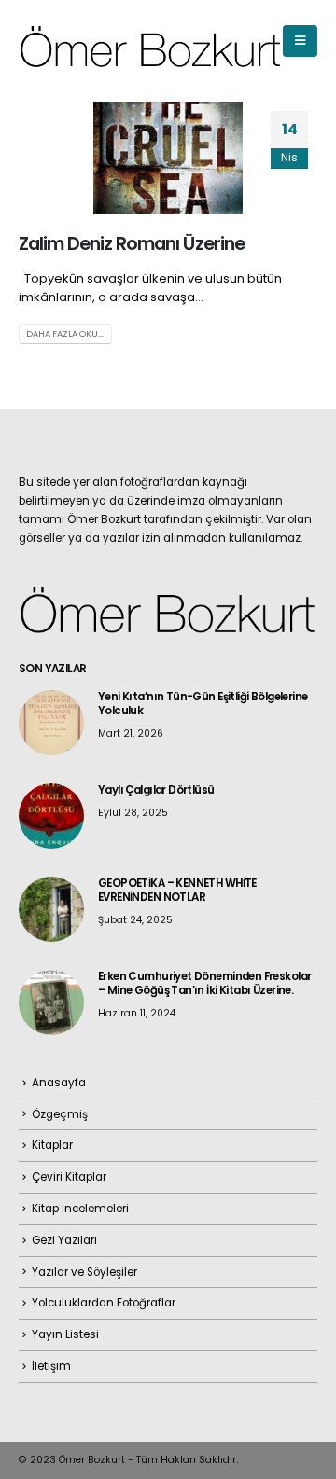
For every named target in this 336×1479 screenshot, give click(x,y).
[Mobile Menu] (300, 41)
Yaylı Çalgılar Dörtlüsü (156, 789)
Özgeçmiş (60, 1114)
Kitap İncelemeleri (80, 1208)
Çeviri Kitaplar (69, 1176)
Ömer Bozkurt (92, 1460)
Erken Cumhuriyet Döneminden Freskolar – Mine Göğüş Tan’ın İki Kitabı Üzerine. (204, 983)
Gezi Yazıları (64, 1240)
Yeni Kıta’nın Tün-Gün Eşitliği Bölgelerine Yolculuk (202, 703)
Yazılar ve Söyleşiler (84, 1272)
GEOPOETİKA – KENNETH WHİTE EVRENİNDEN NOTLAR (177, 890)
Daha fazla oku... (65, 333)
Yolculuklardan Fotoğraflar (103, 1302)
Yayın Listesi (65, 1334)
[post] (51, 721)
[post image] (168, 158)
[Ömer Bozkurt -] (151, 41)
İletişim (51, 1366)
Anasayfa (59, 1082)
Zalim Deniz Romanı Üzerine (132, 243)
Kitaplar (52, 1145)
